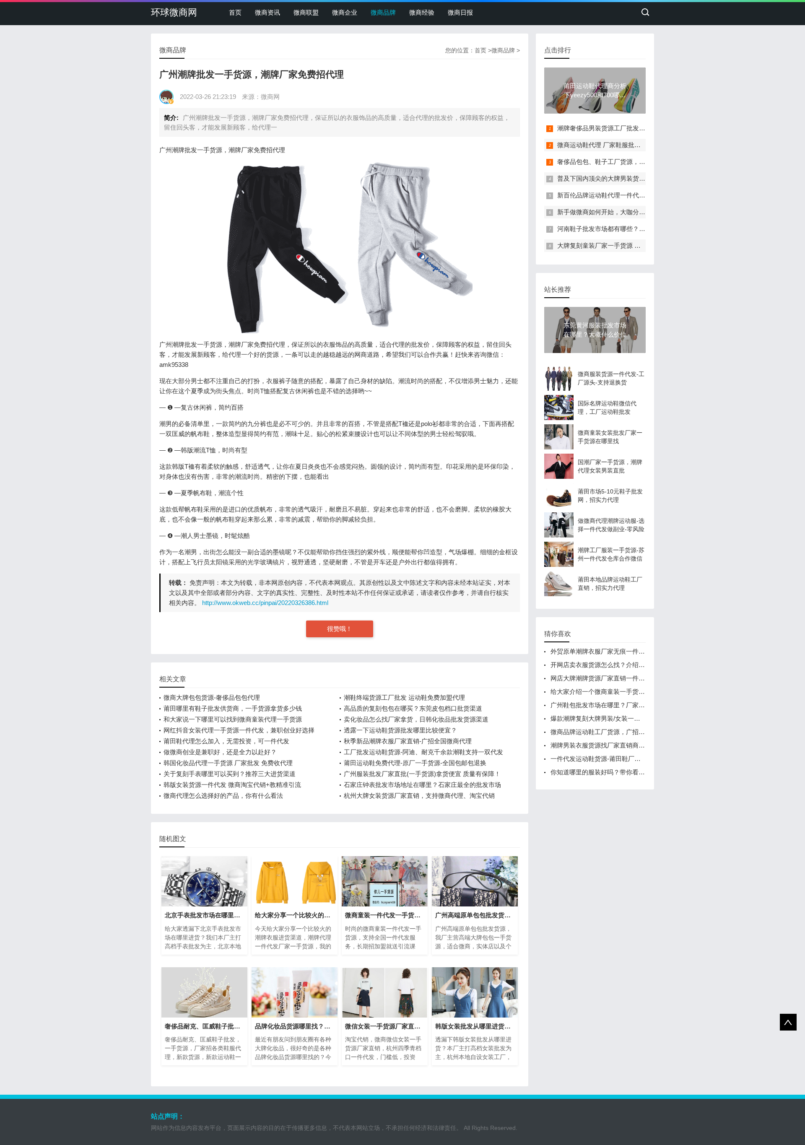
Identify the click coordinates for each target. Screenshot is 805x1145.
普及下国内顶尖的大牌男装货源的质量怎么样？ (623, 178)
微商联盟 (306, 12)
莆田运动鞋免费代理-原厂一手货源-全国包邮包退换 (415, 762)
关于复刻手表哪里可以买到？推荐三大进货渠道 (230, 773)
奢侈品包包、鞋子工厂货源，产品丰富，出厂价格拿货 (632, 161)
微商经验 (421, 12)
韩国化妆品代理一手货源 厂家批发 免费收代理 (228, 762)
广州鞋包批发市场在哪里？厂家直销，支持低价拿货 (623, 705)
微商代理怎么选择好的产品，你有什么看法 (223, 795)
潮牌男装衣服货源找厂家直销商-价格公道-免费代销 (622, 745)
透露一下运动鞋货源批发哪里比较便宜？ (400, 730)
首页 (235, 12)
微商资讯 (267, 12)
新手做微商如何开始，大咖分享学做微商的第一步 (626, 211)
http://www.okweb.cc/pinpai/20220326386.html (265, 602)
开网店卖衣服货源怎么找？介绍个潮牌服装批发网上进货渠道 (635, 664)
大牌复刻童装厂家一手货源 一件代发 (608, 245)
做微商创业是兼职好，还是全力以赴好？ (220, 752)
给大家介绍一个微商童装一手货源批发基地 (610, 691)
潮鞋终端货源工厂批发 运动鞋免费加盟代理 (404, 697)
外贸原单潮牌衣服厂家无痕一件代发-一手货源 (614, 651)
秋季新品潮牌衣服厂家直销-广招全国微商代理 (408, 741)
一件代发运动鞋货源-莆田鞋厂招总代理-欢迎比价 (619, 758)
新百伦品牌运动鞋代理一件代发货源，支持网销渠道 (629, 195)
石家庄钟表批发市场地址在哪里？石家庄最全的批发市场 (422, 784)
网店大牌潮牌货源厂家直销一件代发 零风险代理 (617, 678)
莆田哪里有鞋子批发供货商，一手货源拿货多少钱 (233, 708)
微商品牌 (383, 12)
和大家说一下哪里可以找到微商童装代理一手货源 (233, 719)
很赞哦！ (339, 628)
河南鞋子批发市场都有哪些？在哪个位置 (613, 228)
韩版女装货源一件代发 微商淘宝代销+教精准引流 (232, 784)
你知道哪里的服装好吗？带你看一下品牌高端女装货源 (626, 772)
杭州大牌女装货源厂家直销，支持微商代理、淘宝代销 (419, 795)
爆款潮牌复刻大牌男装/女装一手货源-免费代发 (615, 718)
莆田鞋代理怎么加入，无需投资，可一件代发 (226, 741)
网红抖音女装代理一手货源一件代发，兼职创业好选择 (239, 730)
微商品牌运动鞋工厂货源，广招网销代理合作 (613, 731)
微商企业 (344, 12)
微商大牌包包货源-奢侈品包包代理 (212, 697)
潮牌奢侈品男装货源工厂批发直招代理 (610, 128)
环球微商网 (174, 12)
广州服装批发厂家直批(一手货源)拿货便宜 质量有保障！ (422, 773)
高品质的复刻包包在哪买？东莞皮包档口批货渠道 (413, 708)
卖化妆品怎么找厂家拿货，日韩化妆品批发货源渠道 (416, 719)
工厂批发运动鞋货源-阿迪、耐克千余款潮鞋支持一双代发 (423, 752)
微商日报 (460, 12)
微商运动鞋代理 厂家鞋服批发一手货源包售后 (621, 144)
